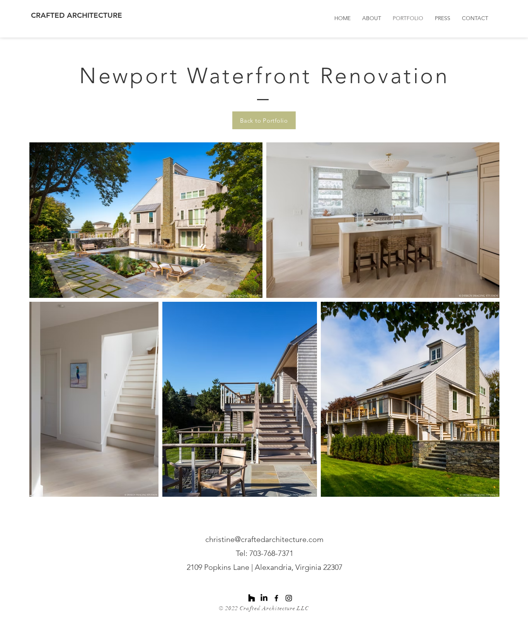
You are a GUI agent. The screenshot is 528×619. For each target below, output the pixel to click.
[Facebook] (276, 598)
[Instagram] (288, 598)
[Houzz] (251, 598)
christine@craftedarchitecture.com (264, 539)
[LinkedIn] (264, 598)
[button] (442, 18)
